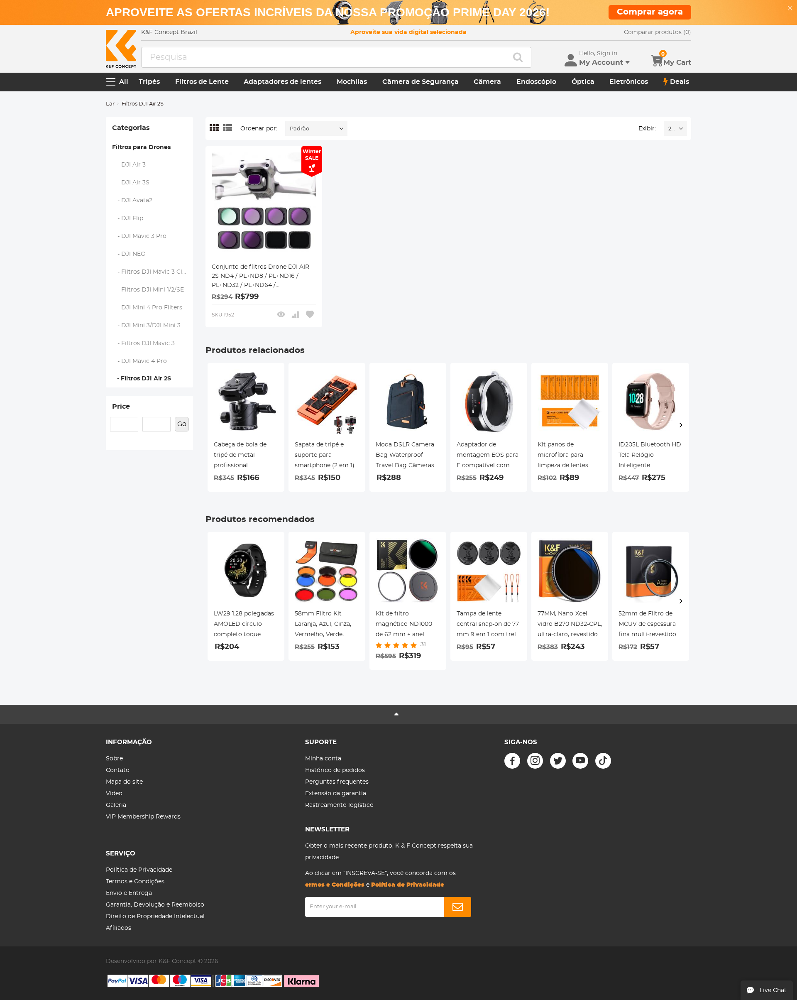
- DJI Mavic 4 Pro (139, 361)
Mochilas (352, 81)
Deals (679, 81)
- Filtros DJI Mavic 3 (143, 343)
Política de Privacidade (139, 870)
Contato (118, 770)
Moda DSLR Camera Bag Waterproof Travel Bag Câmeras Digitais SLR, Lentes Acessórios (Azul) (405, 456)
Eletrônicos (628, 81)
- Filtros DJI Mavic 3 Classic (152, 272)
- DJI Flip (127, 218)
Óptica (583, 81)
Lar (110, 104)
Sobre (114, 759)
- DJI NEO (129, 254)
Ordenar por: (258, 129)
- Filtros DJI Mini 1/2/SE (148, 290)
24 (671, 129)
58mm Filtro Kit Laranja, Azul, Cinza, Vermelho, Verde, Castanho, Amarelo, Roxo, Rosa (323, 625)
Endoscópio (536, 81)
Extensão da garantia (335, 794)
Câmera (487, 81)
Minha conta (323, 759)
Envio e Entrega (129, 893)
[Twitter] (558, 761)
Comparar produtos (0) (657, 32)
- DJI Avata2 (132, 200)
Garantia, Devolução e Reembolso (155, 905)
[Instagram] (535, 761)
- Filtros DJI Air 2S (141, 379)
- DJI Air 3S (130, 183)
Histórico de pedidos (335, 770)
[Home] (121, 49)
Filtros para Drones (141, 147)
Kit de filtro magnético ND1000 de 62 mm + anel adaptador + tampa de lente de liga (408, 625)
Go (181, 424)
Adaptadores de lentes (282, 81)
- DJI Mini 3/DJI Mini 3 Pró (152, 325)
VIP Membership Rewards (143, 817)
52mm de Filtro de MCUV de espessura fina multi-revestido (647, 624)
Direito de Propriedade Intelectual (155, 916)
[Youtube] (580, 761)
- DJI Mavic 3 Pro (139, 236)
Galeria (116, 805)
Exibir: (647, 129)
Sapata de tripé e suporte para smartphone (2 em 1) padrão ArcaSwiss (324, 456)
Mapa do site (124, 782)
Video (114, 794)
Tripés (149, 81)
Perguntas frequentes (337, 782)
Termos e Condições (135, 882)
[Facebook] (512, 761)
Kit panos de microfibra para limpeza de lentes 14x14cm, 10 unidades (568, 456)
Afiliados (118, 928)
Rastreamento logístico (339, 805)
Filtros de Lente (202, 81)
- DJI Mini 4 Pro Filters (147, 308)
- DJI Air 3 (129, 165)
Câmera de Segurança (420, 81)
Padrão (299, 129)
